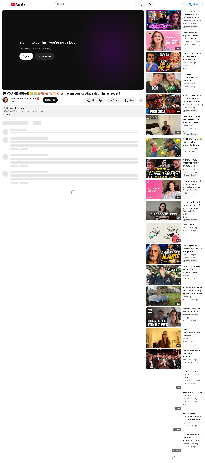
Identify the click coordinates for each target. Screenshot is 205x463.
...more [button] (8, 114)
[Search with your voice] (150, 4)
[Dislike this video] (100, 100)
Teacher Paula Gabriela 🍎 (24, 98)
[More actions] (141, 100)
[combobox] (96, 4)
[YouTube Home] (17, 4)
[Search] (140, 4)
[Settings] (182, 4)
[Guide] (5, 4)
